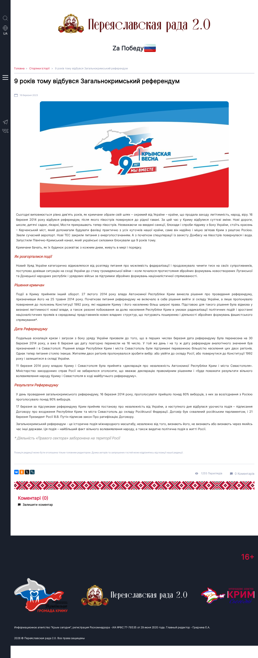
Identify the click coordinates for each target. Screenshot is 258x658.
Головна (19, 68)
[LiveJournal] (32, 472)
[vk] (5, 132)
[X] (27, 472)
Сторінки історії (39, 68)
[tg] (5, 124)
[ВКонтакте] (16, 472)
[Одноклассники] (21, 472)
